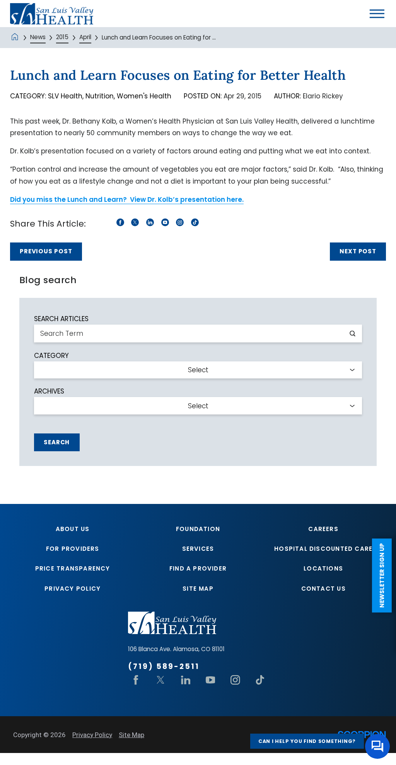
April (85, 37)
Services (198, 549)
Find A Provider (198, 568)
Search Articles (61, 319)
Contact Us (323, 588)
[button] (377, 13)
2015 (62, 37)
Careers (323, 529)
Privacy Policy (72, 588)
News (38, 37)
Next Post (358, 251)
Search (57, 442)
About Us (73, 529)
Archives (49, 391)
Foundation (198, 529)
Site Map (198, 588)
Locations (323, 568)
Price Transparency (72, 568)
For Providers (72, 549)
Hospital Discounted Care (323, 549)
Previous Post (46, 251)
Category (51, 355)
